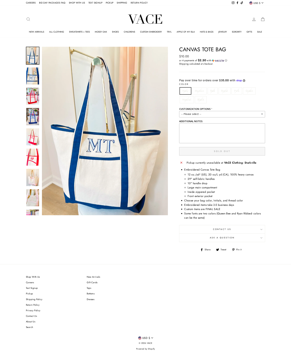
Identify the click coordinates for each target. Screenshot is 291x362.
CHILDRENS (129, 31)
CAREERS (31, 2)
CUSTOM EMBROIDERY (151, 31)
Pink (236, 91)
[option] (105, 131)
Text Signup (32, 288)
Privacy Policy (33, 310)
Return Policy (32, 305)
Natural (186, 100)
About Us (30, 321)
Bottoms (91, 293)
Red (212, 91)
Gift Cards (92, 282)
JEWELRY (222, 31)
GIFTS (249, 31)
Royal (224, 91)
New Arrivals (93, 277)
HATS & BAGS (206, 31)
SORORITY (236, 31)
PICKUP (109, 2)
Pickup (29, 293)
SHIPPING (122, 2)
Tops (89, 288)
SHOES (115, 31)
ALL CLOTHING (56, 31)
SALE (259, 31)
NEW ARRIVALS (36, 31)
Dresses (90, 299)
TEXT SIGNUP (95, 2)
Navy (185, 91)
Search (29, 327)
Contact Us (222, 229)
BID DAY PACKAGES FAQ (52, 2)
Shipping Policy (34, 299)
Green (249, 91)
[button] (222, 60)
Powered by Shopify (145, 348)
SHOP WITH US (77, 2)
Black (201, 100)
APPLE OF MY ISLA (186, 31)
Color (184, 84)
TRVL (169, 31)
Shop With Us (33, 277)
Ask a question (222, 237)
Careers (30, 282)
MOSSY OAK (101, 31)
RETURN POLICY (139, 2)
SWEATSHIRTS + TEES (79, 31)
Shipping (184, 63)
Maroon (199, 91)
